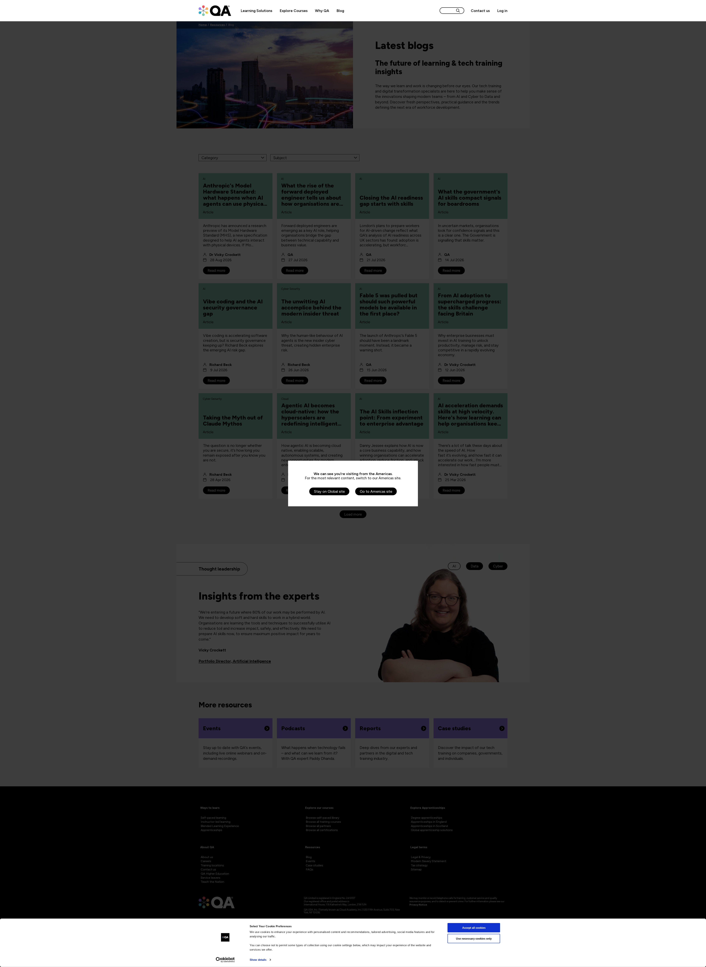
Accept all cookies (474, 927)
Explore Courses (294, 10)
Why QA (322, 10)
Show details (258, 959)
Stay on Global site (329, 491)
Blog (340, 10)
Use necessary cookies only (474, 938)
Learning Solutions (256, 10)
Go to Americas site (376, 491)
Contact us (480, 10)
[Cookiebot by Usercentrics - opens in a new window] (225, 960)
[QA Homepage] (215, 10)
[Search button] (457, 10)
